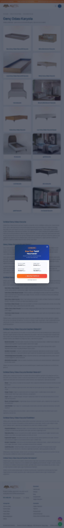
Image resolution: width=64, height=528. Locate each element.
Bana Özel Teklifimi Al (33, 276)
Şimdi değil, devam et (32, 280)
